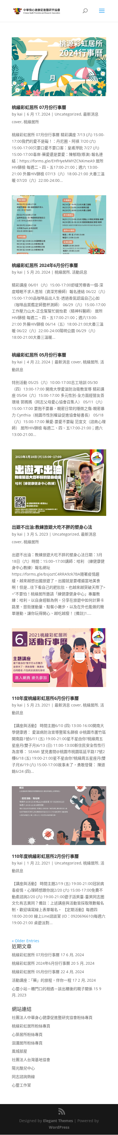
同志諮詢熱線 (23, 1076)
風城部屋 (19, 1051)
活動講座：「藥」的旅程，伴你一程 (41, 980)
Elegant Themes (58, 1120)
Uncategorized (68, 114)
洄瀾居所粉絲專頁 (27, 1042)
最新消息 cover (68, 361)
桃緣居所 (31, 121)
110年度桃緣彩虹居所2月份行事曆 (45, 856)
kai (20, 114)
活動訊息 (79, 272)
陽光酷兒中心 (23, 1068)
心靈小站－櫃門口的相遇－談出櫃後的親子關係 (52, 988)
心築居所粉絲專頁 (27, 1034)
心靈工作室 (21, 1085)
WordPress (59, 1127)
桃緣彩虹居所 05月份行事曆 (39, 355)
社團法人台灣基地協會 (31, 1059)
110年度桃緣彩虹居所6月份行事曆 (45, 698)
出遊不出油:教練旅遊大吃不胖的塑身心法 (52, 527)
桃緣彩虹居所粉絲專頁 (31, 1025)
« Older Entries (25, 940)
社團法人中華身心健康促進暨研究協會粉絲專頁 (52, 1017)
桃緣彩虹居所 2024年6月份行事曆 (45, 265)
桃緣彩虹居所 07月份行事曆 (39, 107)
